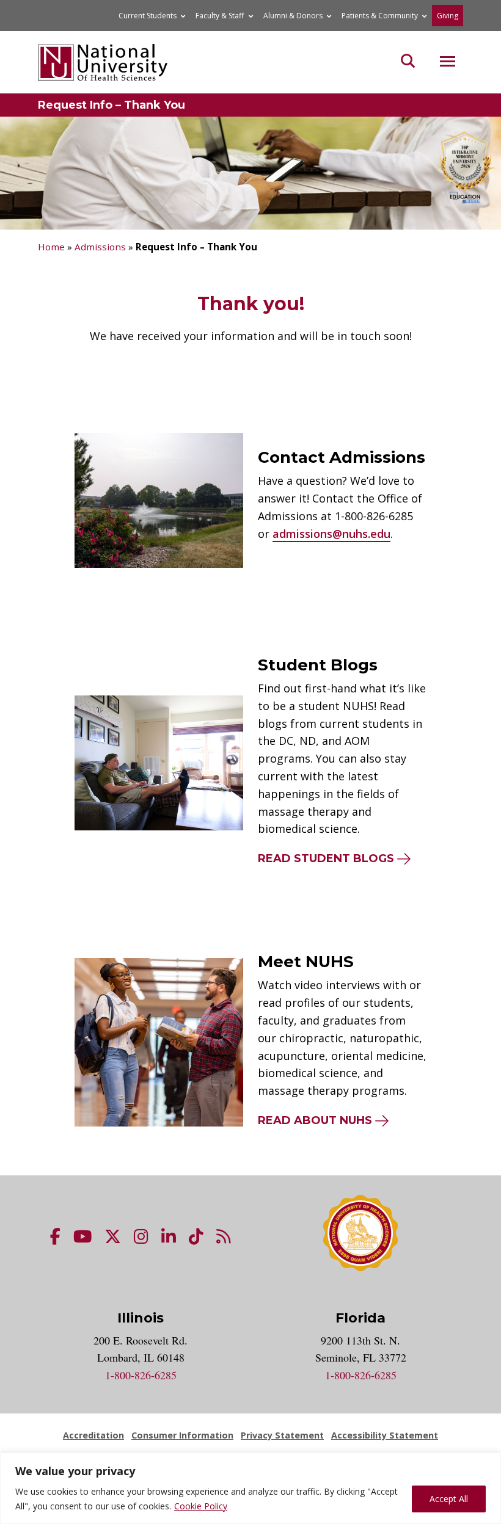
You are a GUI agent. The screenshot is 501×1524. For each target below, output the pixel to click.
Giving (447, 15)
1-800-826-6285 (141, 1375)
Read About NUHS (315, 1120)
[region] (250, 1488)
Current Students (148, 15)
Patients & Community (380, 15)
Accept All (449, 1498)
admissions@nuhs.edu (331, 533)
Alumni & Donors (293, 15)
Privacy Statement (282, 1435)
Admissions (100, 247)
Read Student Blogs (326, 858)
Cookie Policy (200, 1506)
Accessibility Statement (384, 1435)
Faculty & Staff (220, 15)
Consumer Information (182, 1435)
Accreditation (93, 1435)
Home (51, 247)
